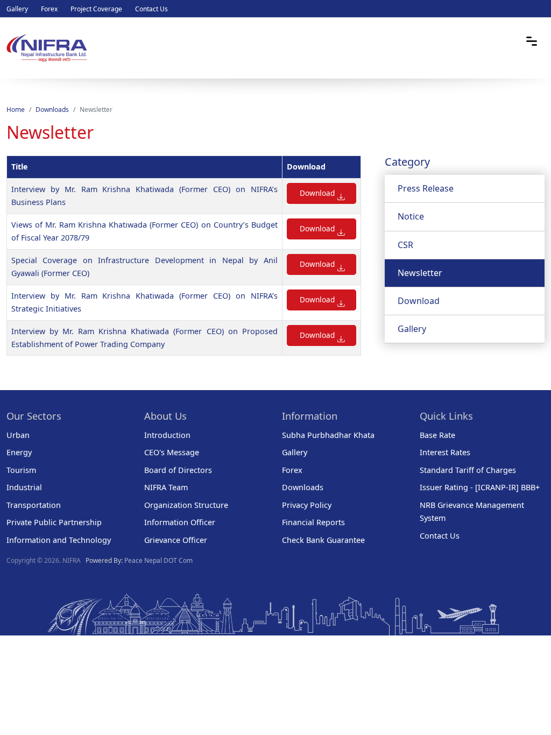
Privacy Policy (306, 505)
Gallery (17, 8)
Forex (49, 8)
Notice (411, 216)
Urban (18, 435)
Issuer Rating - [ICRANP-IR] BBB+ (480, 487)
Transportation (33, 505)
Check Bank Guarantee (323, 540)
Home (15, 109)
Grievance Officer (175, 540)
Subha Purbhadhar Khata (328, 435)
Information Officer (179, 522)
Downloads (52, 109)
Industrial (24, 487)
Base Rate (437, 435)
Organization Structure (186, 505)
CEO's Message (171, 452)
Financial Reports (313, 522)
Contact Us (151, 8)
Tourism (21, 470)
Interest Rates (445, 452)
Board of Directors (178, 470)
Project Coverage (96, 8)
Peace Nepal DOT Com (158, 560)
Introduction (167, 435)
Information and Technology (58, 540)
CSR (405, 245)
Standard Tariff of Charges (468, 470)
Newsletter (420, 273)
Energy (19, 452)
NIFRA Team (166, 487)
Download (317, 193)
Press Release (426, 188)
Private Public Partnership (54, 522)
